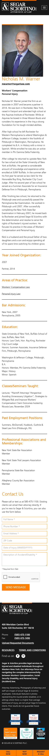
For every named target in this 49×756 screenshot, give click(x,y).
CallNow (8, 753)
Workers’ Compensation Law (16, 287)
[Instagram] (23, 656)
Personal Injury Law (11, 294)
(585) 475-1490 (22, 638)
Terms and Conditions (32, 650)
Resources (8, 650)
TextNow (24, 753)
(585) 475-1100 (22, 634)
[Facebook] (18, 656)
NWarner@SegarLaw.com (16, 84)
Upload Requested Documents (18, 643)
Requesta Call (41, 753)
